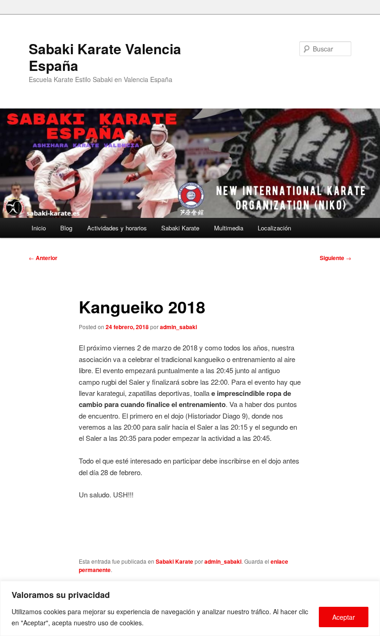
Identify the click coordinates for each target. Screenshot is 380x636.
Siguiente (335, 258)
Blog (66, 227)
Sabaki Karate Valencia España (105, 56)
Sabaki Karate (180, 227)
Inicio (39, 227)
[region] (190, 608)
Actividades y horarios (117, 227)
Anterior (43, 258)
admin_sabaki (178, 327)
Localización (274, 227)
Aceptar (343, 617)
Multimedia (228, 227)
